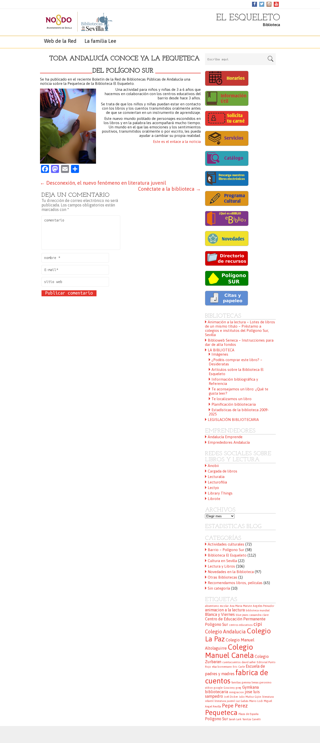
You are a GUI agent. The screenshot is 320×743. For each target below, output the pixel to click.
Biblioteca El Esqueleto (227, 555)
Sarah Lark (235, 719)
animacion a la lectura (225, 610)
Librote (214, 499)
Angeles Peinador (263, 605)
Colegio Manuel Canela (229, 651)
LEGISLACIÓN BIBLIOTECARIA (233, 419)
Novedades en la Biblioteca (231, 572)
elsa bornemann (222, 666)
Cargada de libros (222, 471)
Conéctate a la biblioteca (169, 189)
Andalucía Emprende (225, 437)
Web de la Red (60, 41)
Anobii (213, 465)
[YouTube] (276, 4)
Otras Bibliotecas (222, 577)
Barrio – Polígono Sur (226, 550)
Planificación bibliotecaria (234, 404)
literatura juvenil (224, 700)
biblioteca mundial (258, 610)
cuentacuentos (231, 662)
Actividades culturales (226, 544)
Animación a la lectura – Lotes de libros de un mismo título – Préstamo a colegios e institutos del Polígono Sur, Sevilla (240, 328)
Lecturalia (216, 476)
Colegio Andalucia (225, 631)
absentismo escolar (217, 605)
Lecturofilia (217, 482)
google (218, 687)
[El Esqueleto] (74, 22)
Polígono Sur (216, 718)
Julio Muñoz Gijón (250, 696)
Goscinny (229, 687)
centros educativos (240, 624)
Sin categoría (219, 588)
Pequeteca (221, 712)
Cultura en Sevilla (222, 561)
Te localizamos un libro (232, 399)
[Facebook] (255, 4)
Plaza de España (248, 713)
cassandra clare (258, 614)
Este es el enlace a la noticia (177, 141)
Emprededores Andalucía (229, 442)
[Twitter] (262, 4)
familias (236, 682)
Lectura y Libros (221, 566)
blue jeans (242, 614)
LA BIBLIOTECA (221, 350)
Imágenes (220, 354)
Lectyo (213, 487)
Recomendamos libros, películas (235, 583)
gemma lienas (250, 682)
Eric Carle (239, 666)
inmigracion (236, 692)
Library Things (220, 493)
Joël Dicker (231, 696)
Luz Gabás (242, 700)
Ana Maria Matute (241, 605)
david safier (249, 662)
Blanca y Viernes (220, 614)
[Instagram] (269, 4)
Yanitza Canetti (251, 719)
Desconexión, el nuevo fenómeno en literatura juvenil (103, 183)
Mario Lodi (256, 700)
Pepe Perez (235, 705)
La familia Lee (100, 41)
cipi (258, 624)
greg (238, 687)
